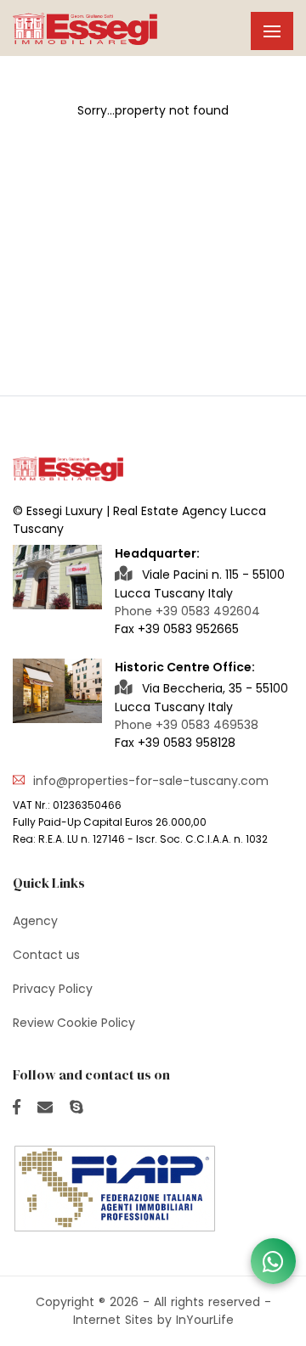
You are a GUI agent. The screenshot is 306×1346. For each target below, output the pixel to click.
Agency (35, 920)
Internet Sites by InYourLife (153, 1319)
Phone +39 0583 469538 (186, 724)
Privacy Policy (53, 988)
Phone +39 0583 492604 (187, 611)
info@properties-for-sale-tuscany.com (151, 780)
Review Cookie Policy (74, 1022)
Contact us (46, 954)
